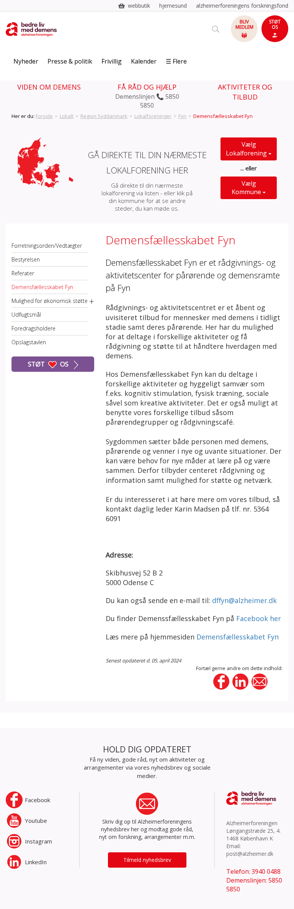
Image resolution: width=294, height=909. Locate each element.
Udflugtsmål (26, 314)
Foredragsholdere (33, 328)
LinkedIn (36, 862)
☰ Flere (176, 61)
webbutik (139, 5)
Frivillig (111, 61)
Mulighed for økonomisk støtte (49, 300)
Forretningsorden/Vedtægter (46, 245)
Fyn (182, 116)
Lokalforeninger (153, 116)
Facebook (37, 800)
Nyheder (25, 61)
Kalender (144, 61)
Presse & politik (69, 61)
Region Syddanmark (103, 116)
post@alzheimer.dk (249, 853)
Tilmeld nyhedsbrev (147, 859)
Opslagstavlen (28, 342)
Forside (44, 116)
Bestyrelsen (25, 259)
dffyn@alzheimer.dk (244, 600)
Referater (22, 273)
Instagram (38, 841)
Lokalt (67, 116)
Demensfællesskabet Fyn (42, 287)
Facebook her (258, 618)
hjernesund (173, 5)
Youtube (36, 820)
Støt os (49, 364)
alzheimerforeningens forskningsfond (242, 5)
